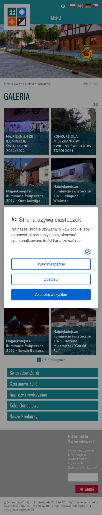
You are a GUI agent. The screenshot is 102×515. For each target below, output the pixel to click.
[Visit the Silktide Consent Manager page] (88, 252)
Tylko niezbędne (51, 264)
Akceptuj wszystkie (51, 294)
